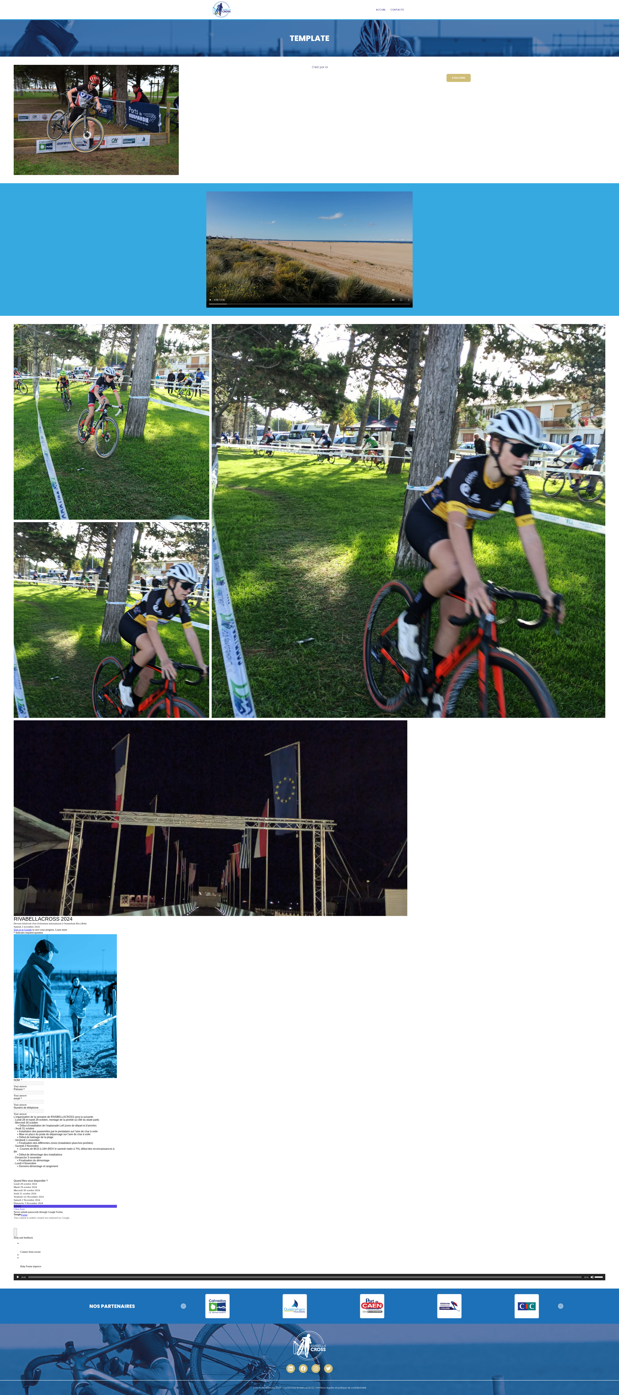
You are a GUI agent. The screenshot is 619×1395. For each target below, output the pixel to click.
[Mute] (592, 1277)
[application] (309, 1277)
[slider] (599, 1277)
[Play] (18, 1277)
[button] (183, 1306)
